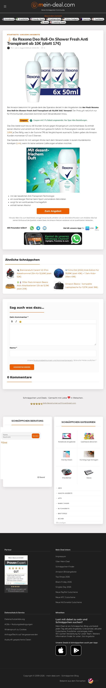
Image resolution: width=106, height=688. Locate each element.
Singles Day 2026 (63, 587)
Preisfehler (71, 631)
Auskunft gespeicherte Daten (18, 640)
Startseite (13, 35)
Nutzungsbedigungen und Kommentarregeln (53, 360)
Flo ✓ (12, 48)
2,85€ (9, 132)
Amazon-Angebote (30, 35)
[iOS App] (87, 228)
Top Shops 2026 (63, 577)
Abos (60, 488)
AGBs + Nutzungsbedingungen (19, 624)
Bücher (61, 519)
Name (13, 348)
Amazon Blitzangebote (66, 572)
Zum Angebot (53, 211)
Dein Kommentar (19, 317)
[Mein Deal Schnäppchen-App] (78, 650)
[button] (12, 322)
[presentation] (12, 321)
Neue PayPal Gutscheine (67, 592)
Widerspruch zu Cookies (15, 629)
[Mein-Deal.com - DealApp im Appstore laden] (63, 650)
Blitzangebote (63, 508)
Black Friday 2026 (64, 582)
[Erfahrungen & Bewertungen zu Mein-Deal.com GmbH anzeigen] (16, 574)
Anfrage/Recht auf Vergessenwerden (21, 634)
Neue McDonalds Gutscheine (69, 602)
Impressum (61, 556)
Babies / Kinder (63, 503)
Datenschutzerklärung (15, 619)
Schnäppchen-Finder (65, 566)
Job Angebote (88, 636)
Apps (60, 498)
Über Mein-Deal (63, 561)
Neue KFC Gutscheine (65, 597)
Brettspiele (62, 513)
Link (19, 143)
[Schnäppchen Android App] (96, 228)
